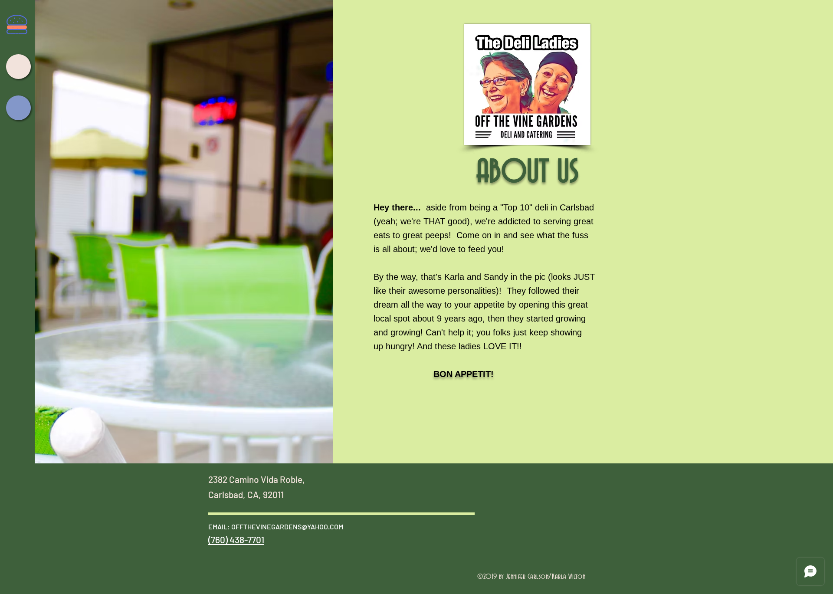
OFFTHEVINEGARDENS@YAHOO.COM (287, 526)
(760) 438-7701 (236, 539)
